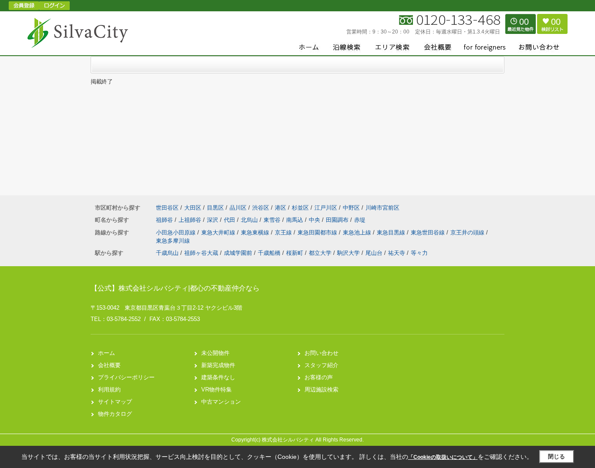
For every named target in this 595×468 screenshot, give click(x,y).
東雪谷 (273, 220)
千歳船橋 (269, 253)
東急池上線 (358, 232)
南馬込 (295, 220)
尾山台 (373, 253)
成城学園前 (238, 253)
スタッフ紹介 (321, 365)
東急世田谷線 (428, 232)
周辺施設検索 (321, 389)
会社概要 (109, 365)
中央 (315, 220)
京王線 (284, 232)
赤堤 (359, 220)
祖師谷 (165, 220)
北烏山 (250, 220)
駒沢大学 (348, 253)
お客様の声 (318, 377)
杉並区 (300, 207)
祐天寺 (396, 253)
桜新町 (294, 253)
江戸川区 (325, 207)
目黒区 (215, 207)
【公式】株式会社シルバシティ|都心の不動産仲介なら (175, 288)
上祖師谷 (191, 220)
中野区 (351, 207)
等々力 (419, 253)
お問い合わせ (321, 353)
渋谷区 (260, 207)
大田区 (192, 207)
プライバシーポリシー (126, 377)
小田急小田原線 (176, 232)
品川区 (238, 207)
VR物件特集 (216, 389)
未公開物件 (215, 353)
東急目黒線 (392, 232)
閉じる (556, 456)
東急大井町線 (219, 232)
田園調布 (338, 220)
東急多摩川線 (173, 240)
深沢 (213, 220)
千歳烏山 (167, 253)
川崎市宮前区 (382, 207)
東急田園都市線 (318, 232)
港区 (280, 207)
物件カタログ (115, 414)
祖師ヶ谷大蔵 (201, 253)
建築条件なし (218, 377)
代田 (230, 220)
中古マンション (221, 401)
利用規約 (109, 389)
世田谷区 (167, 207)
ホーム (106, 353)
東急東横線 (256, 232)
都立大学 (320, 253)
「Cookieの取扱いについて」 (443, 457)
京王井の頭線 (468, 232)
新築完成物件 (218, 365)
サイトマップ (115, 401)
